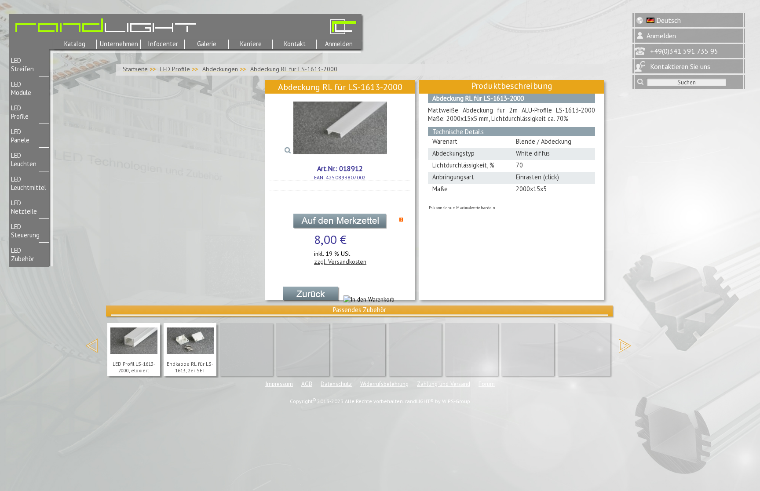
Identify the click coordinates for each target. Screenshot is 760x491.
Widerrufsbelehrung (384, 384)
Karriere (251, 44)
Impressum (279, 384)
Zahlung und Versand (443, 384)
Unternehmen (119, 44)
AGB (306, 384)
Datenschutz (336, 384)
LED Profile (175, 69)
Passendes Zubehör (359, 310)
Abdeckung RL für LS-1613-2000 (293, 69)
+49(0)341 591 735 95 (684, 51)
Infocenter (163, 44)
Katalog (74, 44)
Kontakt (295, 44)
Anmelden (339, 44)
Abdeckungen (220, 69)
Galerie (206, 44)
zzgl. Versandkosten (340, 262)
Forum (487, 384)
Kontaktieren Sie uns (680, 66)
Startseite (135, 69)
